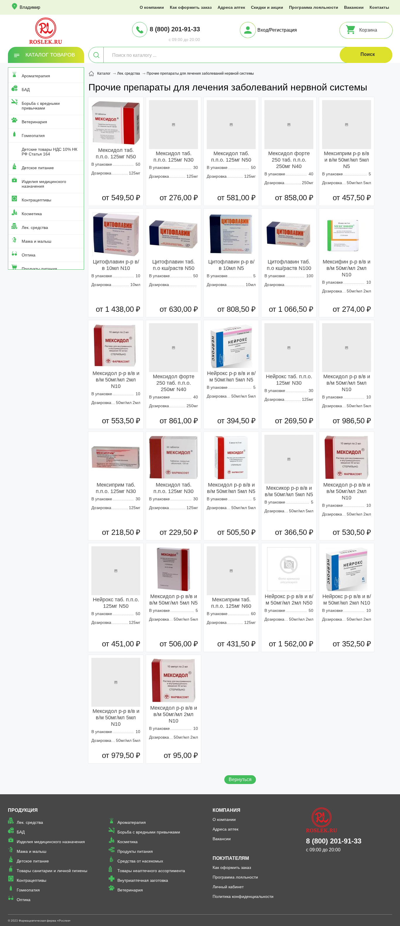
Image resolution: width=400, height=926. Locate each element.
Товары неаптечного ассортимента (151, 870)
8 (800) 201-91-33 (175, 29)
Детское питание (38, 167)
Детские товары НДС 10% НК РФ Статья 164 (49, 151)
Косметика (32, 213)
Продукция (23, 810)
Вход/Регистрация (277, 30)
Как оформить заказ (191, 7)
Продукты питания (39, 268)
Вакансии (354, 7)
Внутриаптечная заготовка (142, 880)
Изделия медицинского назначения (44, 184)
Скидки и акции (267, 7)
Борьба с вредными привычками (41, 105)
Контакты (379, 7)
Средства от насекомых (140, 861)
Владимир (30, 7)
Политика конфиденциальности (243, 896)
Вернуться (240, 779)
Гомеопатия (33, 135)
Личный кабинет (228, 886)
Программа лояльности (313, 7)
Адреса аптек (231, 7)
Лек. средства (35, 227)
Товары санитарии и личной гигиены (52, 870)
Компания (226, 810)
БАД (26, 89)
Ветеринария (34, 121)
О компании (152, 7)
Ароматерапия (36, 75)
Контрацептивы (36, 200)
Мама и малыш (36, 241)
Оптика (28, 255)
